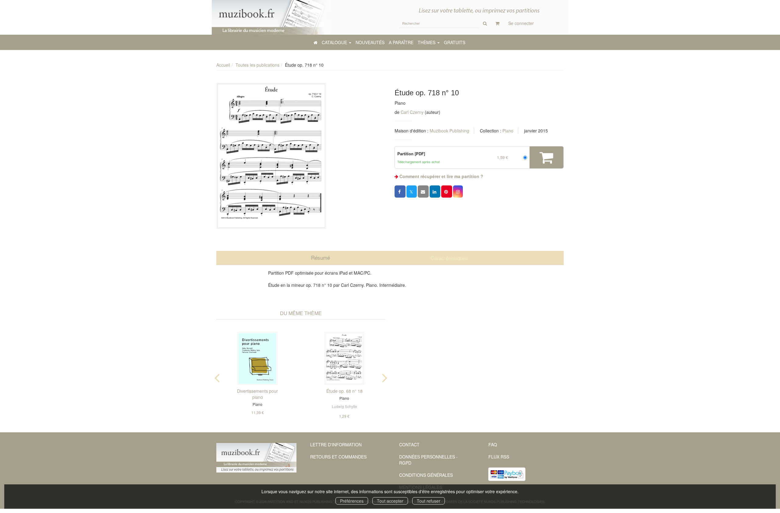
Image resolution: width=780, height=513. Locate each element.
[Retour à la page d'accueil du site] (271, 17)
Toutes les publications (257, 65)
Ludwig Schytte (344, 406)
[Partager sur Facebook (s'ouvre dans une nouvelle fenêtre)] (400, 191)
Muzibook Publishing (449, 131)
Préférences (351, 501)
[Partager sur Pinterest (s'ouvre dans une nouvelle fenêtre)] (446, 191)
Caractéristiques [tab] (449, 258)
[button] (271, 156)
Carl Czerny (412, 112)
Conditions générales (426, 475)
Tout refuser (428, 501)
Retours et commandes (338, 457)
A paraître (401, 42)
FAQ (492, 444)
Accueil (223, 65)
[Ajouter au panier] (546, 157)
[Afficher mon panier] (497, 23)
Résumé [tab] (320, 257)
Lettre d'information (336, 444)
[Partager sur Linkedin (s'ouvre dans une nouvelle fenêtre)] (435, 191)
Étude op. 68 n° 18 (344, 391)
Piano (507, 131)
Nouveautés (370, 42)
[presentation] (217, 376)
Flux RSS (498, 457)
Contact (409, 444)
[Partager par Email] (423, 191)
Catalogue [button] (335, 42)
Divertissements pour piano (257, 394)
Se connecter (521, 23)
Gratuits (454, 42)
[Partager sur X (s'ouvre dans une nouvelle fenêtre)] (411, 191)
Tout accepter (390, 501)
